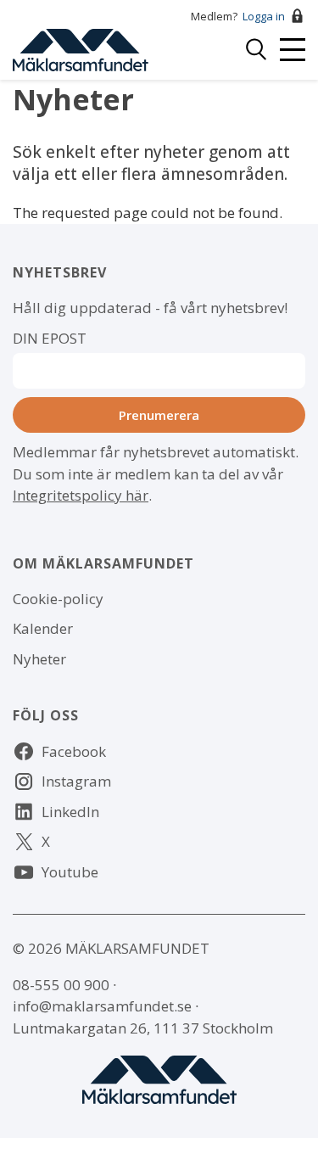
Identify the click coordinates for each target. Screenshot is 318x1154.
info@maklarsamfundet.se (102, 1006)
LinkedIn (70, 811)
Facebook (74, 751)
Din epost (49, 338)
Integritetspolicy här (80, 495)
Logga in (264, 16)
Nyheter (39, 659)
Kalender (43, 628)
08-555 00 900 (61, 984)
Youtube (70, 872)
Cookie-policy (58, 598)
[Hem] (80, 48)
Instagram (76, 781)
